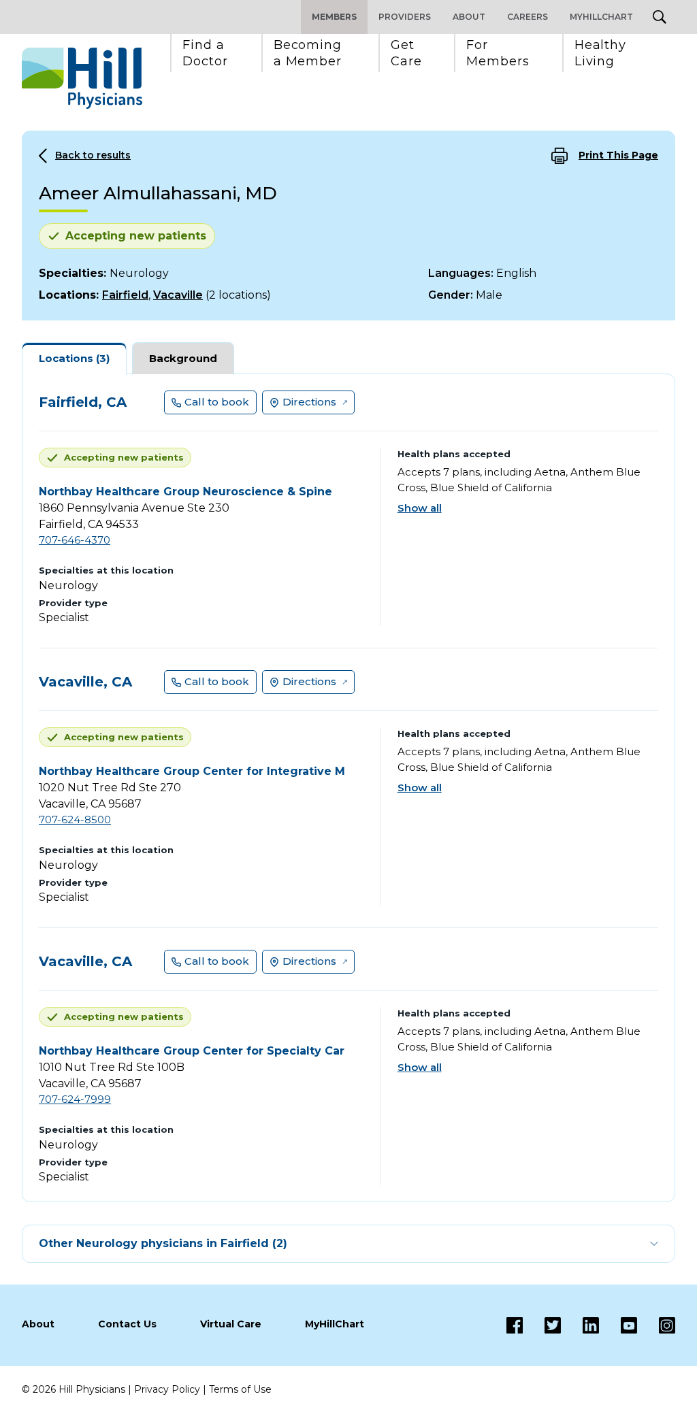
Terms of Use (240, 1389)
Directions (309, 401)
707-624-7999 (75, 1099)
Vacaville (178, 294)
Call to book (216, 401)
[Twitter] (542, 1325)
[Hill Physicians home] (82, 78)
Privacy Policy (167, 1389)
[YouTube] (618, 1325)
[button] (205, 53)
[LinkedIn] (580, 1325)
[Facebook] (514, 1325)
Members (334, 17)
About (469, 17)
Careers (527, 17)
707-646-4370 (74, 539)
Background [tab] (183, 358)
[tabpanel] (348, 788)
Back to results (93, 155)
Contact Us (127, 1324)
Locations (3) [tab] (74, 358)
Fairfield (125, 294)
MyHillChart (601, 17)
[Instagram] (656, 1325)
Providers (404, 17)
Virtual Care (230, 1324)
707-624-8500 (75, 819)
